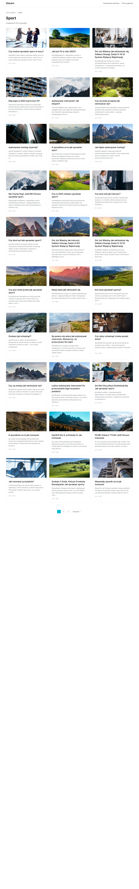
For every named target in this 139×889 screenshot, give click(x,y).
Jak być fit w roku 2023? (64, 51)
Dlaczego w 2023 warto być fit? (24, 101)
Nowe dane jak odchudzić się (66, 290)
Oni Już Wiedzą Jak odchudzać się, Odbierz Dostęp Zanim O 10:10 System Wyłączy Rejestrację (112, 54)
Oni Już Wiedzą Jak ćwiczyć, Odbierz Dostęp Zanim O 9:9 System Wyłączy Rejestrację (66, 243)
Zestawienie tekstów (111, 3)
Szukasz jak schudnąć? (20, 336)
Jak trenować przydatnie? (21, 481)
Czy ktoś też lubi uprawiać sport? (25, 240)
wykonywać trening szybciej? (23, 147)
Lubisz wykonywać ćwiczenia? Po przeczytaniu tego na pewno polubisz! (68, 388)
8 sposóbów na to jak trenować (24, 435)
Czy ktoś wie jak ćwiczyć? (108, 194)
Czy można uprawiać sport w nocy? (26, 51)
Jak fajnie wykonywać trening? (110, 147)
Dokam (10, 3)
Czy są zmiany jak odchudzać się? (25, 385)
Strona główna (127, 3)
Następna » (76, 511)
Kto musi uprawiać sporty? (108, 290)
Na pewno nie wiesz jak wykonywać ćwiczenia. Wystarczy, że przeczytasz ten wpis (69, 339)
